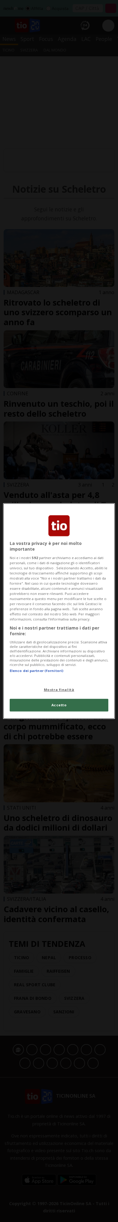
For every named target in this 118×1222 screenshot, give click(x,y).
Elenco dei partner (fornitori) (36, 670)
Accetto (59, 705)
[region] (59, 611)
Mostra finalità (59, 689)
